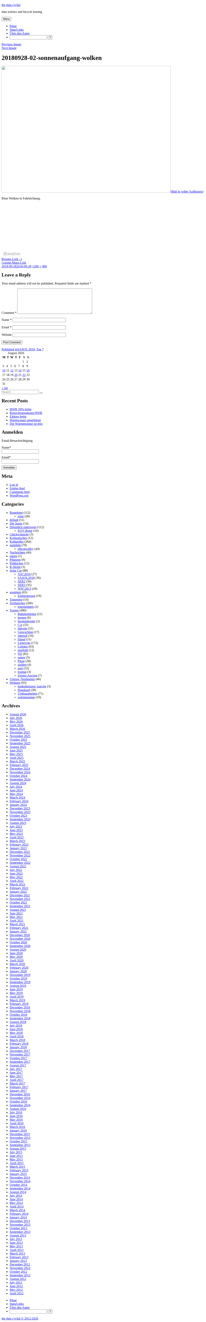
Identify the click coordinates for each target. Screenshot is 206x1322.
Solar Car (16, 570)
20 (16, 375)
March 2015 (17, 1166)
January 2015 (18, 1174)
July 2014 (16, 1195)
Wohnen (15, 682)
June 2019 (16, 989)
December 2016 (20, 1094)
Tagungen (16, 599)
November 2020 (20, 938)
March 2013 (17, 1253)
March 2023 (17, 841)
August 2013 (18, 1235)
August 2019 (18, 985)
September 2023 (20, 819)
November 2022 (20, 855)
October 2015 (18, 1141)
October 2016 (18, 1101)
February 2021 (19, 928)
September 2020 (20, 946)
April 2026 (17, 725)
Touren (14, 610)
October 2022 (18, 859)
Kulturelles (17, 541)
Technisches (17, 603)
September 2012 (20, 1275)
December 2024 (20, 768)
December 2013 (20, 1221)
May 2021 (16, 917)
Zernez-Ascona (27, 675)
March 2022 (17, 884)
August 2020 (18, 949)
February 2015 (19, 1170)
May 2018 (16, 1032)
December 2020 (20, 935)
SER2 (21, 581)
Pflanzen (15, 559)
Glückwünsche (19, 534)
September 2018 (20, 1018)
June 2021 (16, 913)
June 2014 (16, 1199)
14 (20, 370)
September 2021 (20, 906)
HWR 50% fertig (20, 409)
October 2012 (18, 1271)
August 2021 (18, 909)
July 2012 (16, 1282)
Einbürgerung (26, 596)
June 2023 (16, 830)
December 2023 (20, 808)
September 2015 (20, 1145)
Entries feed (17, 488)
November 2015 (20, 1137)
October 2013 (18, 1228)
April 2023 (17, 837)
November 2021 (20, 899)
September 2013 (20, 1232)
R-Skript (15, 567)
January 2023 (18, 848)
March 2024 (17, 797)
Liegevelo (24, 643)
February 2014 (19, 1213)
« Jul (5, 388)
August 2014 (18, 1192)
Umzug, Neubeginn (22, 679)
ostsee (13, 556)
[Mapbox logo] (12, 254)
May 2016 (16, 1119)
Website (7, 334)
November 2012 (20, 1268)
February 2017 (19, 1087)
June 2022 (16, 873)
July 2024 (16, 786)
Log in (14, 484)
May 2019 (16, 993)
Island (21, 639)
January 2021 (18, 931)
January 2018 (18, 1047)
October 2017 (18, 1058)
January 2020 (18, 971)
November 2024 (20, 772)
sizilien (22, 664)
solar (21, 516)
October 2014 (18, 1184)
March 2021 (17, 924)
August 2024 (18, 783)
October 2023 (18, 815)
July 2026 (16, 718)
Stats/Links (17, 29)
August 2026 (18, 714)
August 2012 (18, 1279)
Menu (6, 19)
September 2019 (20, 982)
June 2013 (16, 1242)
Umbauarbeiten (27, 693)
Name (7, 320)
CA (20, 625)
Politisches (16, 563)
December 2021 (20, 895)
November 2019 (20, 975)
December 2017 (20, 1051)
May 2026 (16, 721)
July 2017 (16, 1069)
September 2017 (20, 1061)
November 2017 (20, 1054)
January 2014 (18, 1217)
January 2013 (18, 1260)
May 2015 (16, 1159)
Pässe (13, 26)
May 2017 (16, 1076)
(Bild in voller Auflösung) (187, 191)
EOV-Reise (25, 530)
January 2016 (18, 1130)
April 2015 (17, 1163)
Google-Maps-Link (14, 262)
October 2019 (18, 978)
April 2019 (17, 996)
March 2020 (17, 964)
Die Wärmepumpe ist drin (26, 423)
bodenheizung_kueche (32, 686)
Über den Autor (20, 33)
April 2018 (17, 1036)
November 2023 (20, 812)
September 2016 (20, 1105)
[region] (103, 232)
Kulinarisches (18, 538)
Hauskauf (24, 690)
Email (6, 327)
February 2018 (19, 1043)
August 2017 (18, 1065)
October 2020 (18, 942)
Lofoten (23, 646)
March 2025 (17, 761)
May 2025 (16, 754)
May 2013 (16, 1246)
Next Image (9, 48)
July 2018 (16, 1025)
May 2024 (16, 794)
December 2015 (20, 1134)
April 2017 (17, 1080)
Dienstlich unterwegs (23, 527)
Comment (9, 312)
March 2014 (17, 1210)
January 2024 (18, 804)
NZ (20, 653)
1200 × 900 (39, 266)
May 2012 (16, 1289)
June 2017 (16, 1072)
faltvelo (22, 628)
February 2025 (19, 765)
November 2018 (20, 1011)
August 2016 (18, 1108)
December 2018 (20, 1007)
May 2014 (16, 1203)
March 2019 (17, 1000)
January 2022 (18, 891)
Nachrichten (17, 552)
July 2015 (16, 1152)
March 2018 (17, 1040)
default (14, 520)
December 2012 (20, 1264)
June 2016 (16, 1116)
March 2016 (17, 1127)
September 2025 (20, 743)
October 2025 (18, 739)
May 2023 (16, 833)
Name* (6, 447)
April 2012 (17, 1293)
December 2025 (20, 732)
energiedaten (26, 606)
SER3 (21, 585)
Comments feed (20, 492)
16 (28, 370)
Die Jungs (16, 523)
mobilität (15, 545)
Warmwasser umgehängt (25, 420)
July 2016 (16, 1112)
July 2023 (16, 826)
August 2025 (18, 747)
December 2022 (20, 852)
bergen (22, 617)
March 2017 (17, 1083)
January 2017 (18, 1090)
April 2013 (17, 1250)
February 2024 (19, 801)
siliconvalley (26, 549)
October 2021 (18, 902)
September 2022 (20, 862)
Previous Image (11, 44)
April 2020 (17, 960)
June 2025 (16, 750)
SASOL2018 (26, 577)
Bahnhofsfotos (27, 614)
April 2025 (17, 757)
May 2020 (16, 956)
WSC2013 (24, 588)
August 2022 (18, 866)
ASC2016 (24, 574)
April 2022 (17, 880)
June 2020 (16, 953)
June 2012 (16, 1286)
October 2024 (18, 776)
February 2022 (19, 888)
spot (20, 668)
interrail (22, 635)
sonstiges (15, 592)
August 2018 (18, 1022)
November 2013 (20, 1224)
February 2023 (19, 844)
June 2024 (16, 790)
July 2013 (16, 1239)
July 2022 (16, 870)
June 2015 (16, 1156)
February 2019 (19, 1004)
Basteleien (16, 512)
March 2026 (17, 728)
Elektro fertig (18, 416)
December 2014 (20, 1177)
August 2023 (18, 823)
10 (3, 370)
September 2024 (20, 779)
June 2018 (16, 1029)
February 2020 (19, 967)
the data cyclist (11, 5)
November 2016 (20, 1098)
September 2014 (20, 1188)
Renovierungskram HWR (26, 413)
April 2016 (17, 1123)
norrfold (23, 650)
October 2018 (18, 1014)
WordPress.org (19, 495)
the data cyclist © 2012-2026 (20, 1318)
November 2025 (20, 736)
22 (24, 375)
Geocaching (25, 632)
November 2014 (20, 1181)
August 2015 (18, 1148)
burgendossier (26, 621)
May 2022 (16, 877)
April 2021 (17, 920)
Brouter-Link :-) (12, 259)
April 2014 (17, 1206)
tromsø (22, 672)
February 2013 (19, 1257)
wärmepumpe (26, 697)
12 (11, 370)
